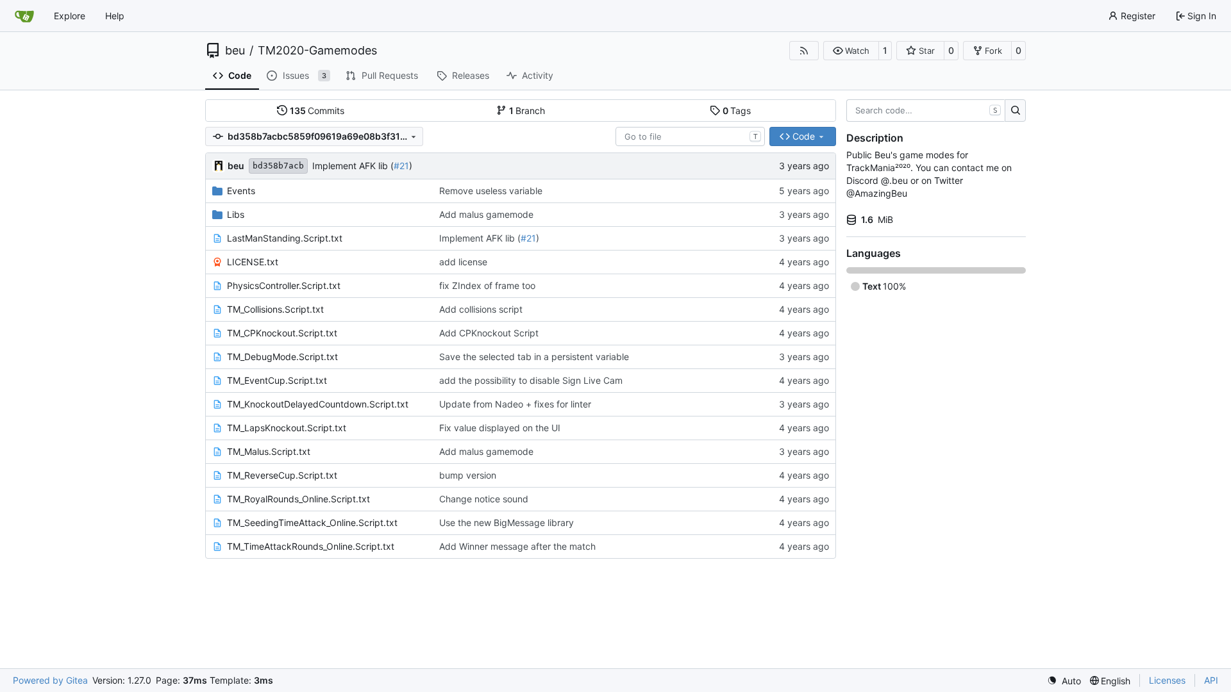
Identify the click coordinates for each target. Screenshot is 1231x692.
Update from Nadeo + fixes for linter (515, 404)
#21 (401, 165)
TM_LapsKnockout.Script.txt (286, 427)
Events (241, 190)
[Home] (24, 16)
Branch (527, 110)
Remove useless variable (490, 190)
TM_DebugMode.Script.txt (282, 356)
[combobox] (690, 136)
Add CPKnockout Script (489, 332)
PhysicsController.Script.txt (283, 285)
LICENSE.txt (252, 261)
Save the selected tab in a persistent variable (534, 356)
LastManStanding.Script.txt (284, 238)
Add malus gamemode (486, 214)
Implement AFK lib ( (353, 165)
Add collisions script (481, 309)
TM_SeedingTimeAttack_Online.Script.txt (312, 522)
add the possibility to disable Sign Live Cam (531, 380)
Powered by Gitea (50, 680)
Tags (737, 110)
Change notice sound (483, 498)
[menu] (1064, 680)
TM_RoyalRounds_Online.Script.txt (298, 498)
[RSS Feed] (804, 50)
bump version (467, 475)
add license (463, 261)
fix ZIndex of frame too (487, 285)
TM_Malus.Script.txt (268, 451)
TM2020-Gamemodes (317, 50)
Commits (317, 110)
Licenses (1167, 680)
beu (235, 50)
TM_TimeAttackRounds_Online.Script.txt (310, 546)
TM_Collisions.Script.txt (275, 309)
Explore (69, 15)
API (1211, 680)
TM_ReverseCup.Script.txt (282, 475)
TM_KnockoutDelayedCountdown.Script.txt (317, 404)
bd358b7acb (278, 165)
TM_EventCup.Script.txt (277, 380)
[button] (851, 50)
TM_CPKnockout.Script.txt (282, 332)
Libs (235, 214)
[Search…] (1015, 110)
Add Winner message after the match (517, 546)
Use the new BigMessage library (506, 522)
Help (114, 15)
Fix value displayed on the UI (499, 427)
